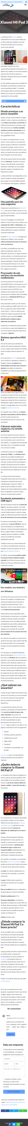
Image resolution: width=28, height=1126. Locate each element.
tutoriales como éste (12, 408)
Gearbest (3, 725)
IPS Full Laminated (12, 237)
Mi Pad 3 (13, 358)
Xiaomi (14, 37)
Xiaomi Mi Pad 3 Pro (19, 655)
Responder (11, 1034)
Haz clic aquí (5, 755)
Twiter (14, 1110)
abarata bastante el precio (11, 551)
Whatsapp (22, 1110)
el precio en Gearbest (13, 862)
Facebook (5, 1110)
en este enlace (5, 981)
